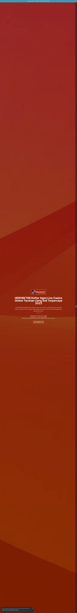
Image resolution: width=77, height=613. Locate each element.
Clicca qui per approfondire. (24, 610)
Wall (76, 306)
